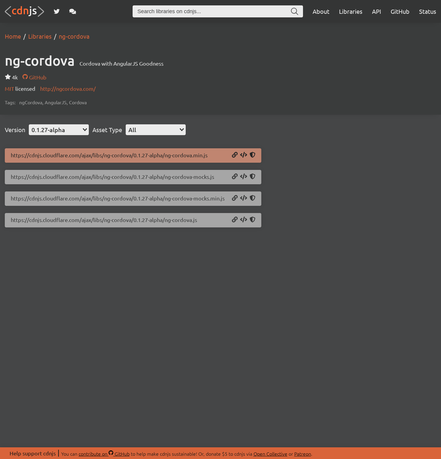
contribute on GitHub (104, 453)
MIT (10, 88)
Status (427, 11)
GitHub (400, 11)
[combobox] (59, 129)
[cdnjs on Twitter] (57, 11)
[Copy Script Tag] (243, 155)
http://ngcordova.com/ (68, 88)
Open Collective (270, 453)
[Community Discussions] (72, 11)
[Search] (294, 11)
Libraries (350, 11)
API (376, 11)
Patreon (302, 453)
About (321, 11)
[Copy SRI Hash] (252, 155)
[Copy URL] (235, 155)
